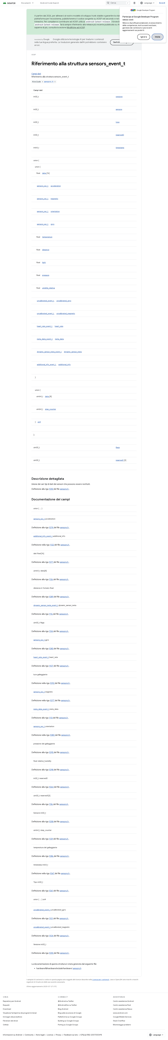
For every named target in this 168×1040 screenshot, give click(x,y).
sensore (119, 109)
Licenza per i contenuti (100, 980)
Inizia (157, 37)
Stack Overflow (119, 1021)
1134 (51, 631)
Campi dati (36, 74)
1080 (52, 735)
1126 (51, 579)
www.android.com (120, 1013)
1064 (51, 787)
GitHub (5, 1025)
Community (29, 1035)
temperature (47, 237)
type (117, 122)
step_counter (50, 409)
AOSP (33, 55)
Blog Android (63, 1009)
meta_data (59, 339)
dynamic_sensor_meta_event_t (49, 352)
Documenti (26, 3)
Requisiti (6, 1005)
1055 (51, 953)
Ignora (143, 37)
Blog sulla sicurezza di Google (69, 1013)
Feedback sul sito (71, 1035)
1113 (51, 718)
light (44, 262)
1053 (51, 489)
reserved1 (120, 460)
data (44, 173)
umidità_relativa (48, 288)
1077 (52, 700)
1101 (51, 918)
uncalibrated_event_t (45, 301)
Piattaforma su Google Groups (70, 1017)
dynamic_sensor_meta (73, 352)
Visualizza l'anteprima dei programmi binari (20, 1013)
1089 (51, 597)
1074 (51, 527)
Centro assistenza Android (123, 1001)
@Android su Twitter (66, 1001)
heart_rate (59, 326)
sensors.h (49, 81)
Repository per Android (12, 1001)
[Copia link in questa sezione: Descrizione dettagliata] (67, 479)
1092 (52, 683)
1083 (51, 648)
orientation (55, 211)
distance (45, 250)
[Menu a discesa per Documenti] (34, 3)
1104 (51, 936)
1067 (52, 873)
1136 (51, 804)
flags (118, 447)
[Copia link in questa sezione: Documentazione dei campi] (73, 499)
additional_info (64, 364)
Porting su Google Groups (68, 1025)
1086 (51, 856)
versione (119, 97)
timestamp (120, 148)
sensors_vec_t (43, 186)
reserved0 (120, 135)
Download (7, 1009)
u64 (39, 422)
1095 (51, 752)
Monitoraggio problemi (122, 1025)
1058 (51, 821)
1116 (51, 614)
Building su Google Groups (68, 1021)
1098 (51, 770)
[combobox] (118, 3)
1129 (51, 839)
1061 (51, 891)
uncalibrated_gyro (63, 301)
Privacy (58, 1035)
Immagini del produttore (12, 1017)
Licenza (50, 1035)
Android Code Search (49, 3)
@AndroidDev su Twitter (67, 1005)
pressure (45, 275)
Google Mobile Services (122, 1017)
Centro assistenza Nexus (122, 1009)
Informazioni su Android (12, 1035)
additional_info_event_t (46, 364)
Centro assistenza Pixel (122, 1005)
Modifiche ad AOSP (76, 27)
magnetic (54, 199)
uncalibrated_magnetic (65, 313)
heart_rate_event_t (45, 326)
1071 (51, 562)
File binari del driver (10, 1021)
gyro (52, 224)
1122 (52, 545)
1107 (51, 666)
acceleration (56, 186)
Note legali (40, 1035)
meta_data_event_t (45, 339)
